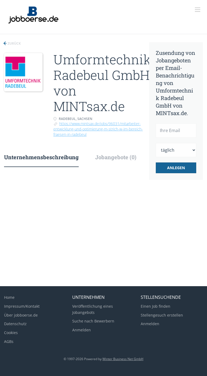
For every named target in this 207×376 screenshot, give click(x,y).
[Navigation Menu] (197, 9)
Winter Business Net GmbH (122, 359)
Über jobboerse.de (21, 315)
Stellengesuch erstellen (162, 315)
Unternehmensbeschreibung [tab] (41, 157)
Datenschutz (15, 323)
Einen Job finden (155, 306)
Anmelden (81, 329)
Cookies (11, 332)
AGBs (8, 341)
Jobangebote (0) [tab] (115, 157)
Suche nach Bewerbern (93, 321)
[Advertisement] (103, 239)
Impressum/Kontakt (22, 306)
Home (9, 297)
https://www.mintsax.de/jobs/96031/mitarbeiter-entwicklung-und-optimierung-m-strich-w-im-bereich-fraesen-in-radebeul (98, 129)
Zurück (14, 43)
